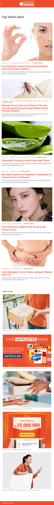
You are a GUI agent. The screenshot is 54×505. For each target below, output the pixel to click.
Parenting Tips (17, 268)
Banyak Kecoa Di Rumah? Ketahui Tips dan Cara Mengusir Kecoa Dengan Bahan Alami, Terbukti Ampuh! (25, 108)
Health (19, 63)
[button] (1, 3)
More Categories (28, 100)
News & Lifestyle (37, 100)
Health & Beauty (25, 63)
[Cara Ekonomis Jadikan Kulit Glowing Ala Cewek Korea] (27, 204)
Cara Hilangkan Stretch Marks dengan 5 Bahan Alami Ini (27, 273)
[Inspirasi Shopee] (27, 3)
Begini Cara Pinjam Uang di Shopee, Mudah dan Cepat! (17, 449)
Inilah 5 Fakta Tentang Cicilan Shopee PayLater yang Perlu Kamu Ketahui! (21, 490)
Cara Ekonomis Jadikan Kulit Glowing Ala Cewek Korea (24, 228)
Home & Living (19, 100)
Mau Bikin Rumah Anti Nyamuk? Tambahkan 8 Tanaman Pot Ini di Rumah (26, 176)
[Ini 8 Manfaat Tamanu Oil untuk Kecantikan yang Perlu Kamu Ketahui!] (27, 41)
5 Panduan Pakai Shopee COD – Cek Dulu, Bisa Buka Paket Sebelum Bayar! (22, 330)
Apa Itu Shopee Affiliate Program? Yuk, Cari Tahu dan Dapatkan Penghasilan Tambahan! (25, 368)
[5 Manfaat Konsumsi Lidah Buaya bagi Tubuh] (27, 137)
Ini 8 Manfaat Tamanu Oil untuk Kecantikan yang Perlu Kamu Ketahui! (25, 67)
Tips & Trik (46, 100)
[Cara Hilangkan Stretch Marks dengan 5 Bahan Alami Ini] (27, 253)
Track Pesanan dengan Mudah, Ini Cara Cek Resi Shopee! (17, 409)
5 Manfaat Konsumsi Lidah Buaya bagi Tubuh (26, 160)
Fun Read (17, 157)
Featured (13, 63)
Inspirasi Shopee (38, 63)
